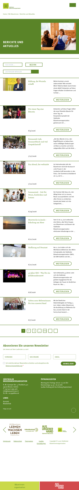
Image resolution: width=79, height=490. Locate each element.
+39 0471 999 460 (11, 389)
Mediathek (7, 403)
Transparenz (29, 441)
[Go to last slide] (5, 430)
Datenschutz (18, 441)
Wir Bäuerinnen (13, 14)
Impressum (7, 441)
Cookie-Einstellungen (41, 442)
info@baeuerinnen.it (11, 391)
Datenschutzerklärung (14, 365)
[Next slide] (73, 430)
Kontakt (6, 401)
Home (5, 14)
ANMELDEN (68, 363)
